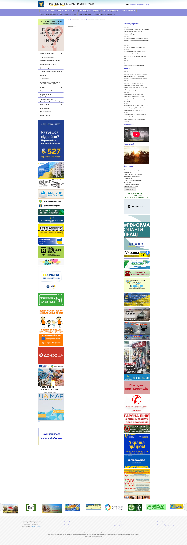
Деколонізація (44, 108)
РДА (73, 11)
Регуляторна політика (47, 91)
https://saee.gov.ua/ (50, 392)
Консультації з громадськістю (50, 71)
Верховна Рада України (116, 521)
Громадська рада (46, 68)
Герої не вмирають (85, 14)
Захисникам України (48, 11)
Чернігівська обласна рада (117, 528)
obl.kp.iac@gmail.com (36, 526)
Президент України (68, 521)
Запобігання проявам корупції (50, 61)
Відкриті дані (44, 104)
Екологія (43, 75)
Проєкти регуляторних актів (96, 19)
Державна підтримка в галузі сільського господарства (50, 83)
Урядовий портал (68, 525)
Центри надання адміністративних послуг (48, 95)
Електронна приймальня (49, 14)
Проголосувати (129, 189)
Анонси (127, 68)
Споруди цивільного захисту (104, 14)
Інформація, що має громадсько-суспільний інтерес (51, 100)
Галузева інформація (110, 11)
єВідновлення (44, 79)
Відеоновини (129, 124)
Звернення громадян (47, 57)
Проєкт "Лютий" (45, 115)
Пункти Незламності (128, 11)
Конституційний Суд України (118, 525)
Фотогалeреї (129, 144)
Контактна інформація (68, 14)
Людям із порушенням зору (139, 4)
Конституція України (162, 521)
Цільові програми (46, 112)
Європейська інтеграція (48, 64)
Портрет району (63, 11)
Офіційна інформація (47, 53)
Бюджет (42, 87)
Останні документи (131, 23)
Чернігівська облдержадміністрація (165, 525)
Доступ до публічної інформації (89, 11)
